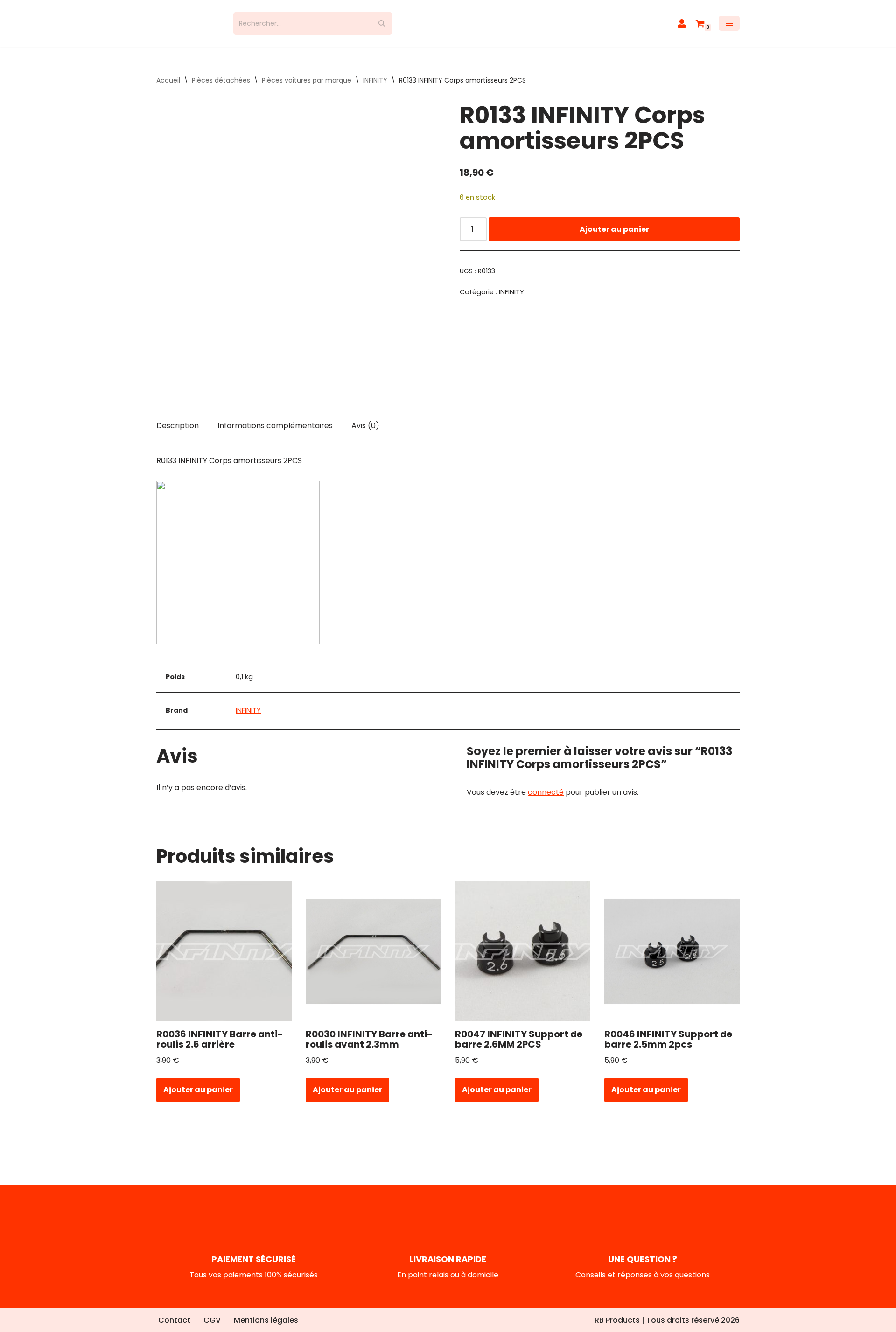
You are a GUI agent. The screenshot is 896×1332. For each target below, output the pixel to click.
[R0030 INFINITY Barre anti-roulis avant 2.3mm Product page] (373, 959)
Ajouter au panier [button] (198, 1098)
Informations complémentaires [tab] (275, 433)
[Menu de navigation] (729, 27)
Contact (174, 1320)
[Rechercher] (381, 27)
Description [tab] (177, 433)
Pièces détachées (221, 88)
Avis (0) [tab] (365, 433)
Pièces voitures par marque (306, 88)
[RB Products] (187, 27)
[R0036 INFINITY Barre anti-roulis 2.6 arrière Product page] (224, 959)
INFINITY (375, 88)
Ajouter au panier (614, 237)
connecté (546, 800)
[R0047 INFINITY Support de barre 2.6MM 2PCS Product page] (523, 959)
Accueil (168, 88)
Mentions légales (266, 1320)
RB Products (617, 1320)
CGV (212, 1320)
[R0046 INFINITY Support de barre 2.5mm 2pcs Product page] (672, 959)
